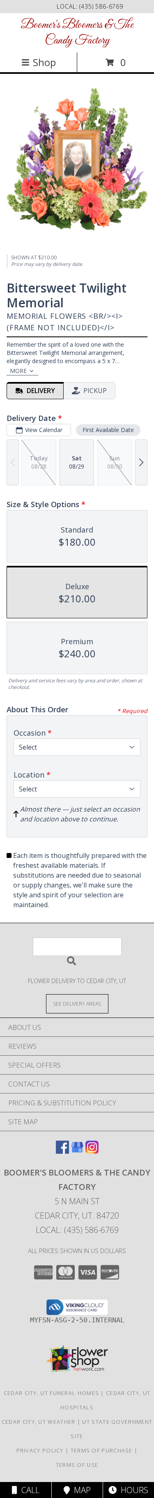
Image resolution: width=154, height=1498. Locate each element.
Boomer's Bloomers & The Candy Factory (77, 32)
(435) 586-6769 (101, 6)
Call (28, 1490)
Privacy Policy (40, 1450)
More (18, 371)
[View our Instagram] (92, 1151)
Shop (44, 62)
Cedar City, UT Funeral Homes (51, 1393)
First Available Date (108, 430)
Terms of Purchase (102, 1450)
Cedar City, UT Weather (39, 1421)
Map (80, 1490)
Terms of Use (77, 1464)
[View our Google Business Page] (77, 1151)
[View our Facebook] (62, 1151)
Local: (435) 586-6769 (77, 1229)
